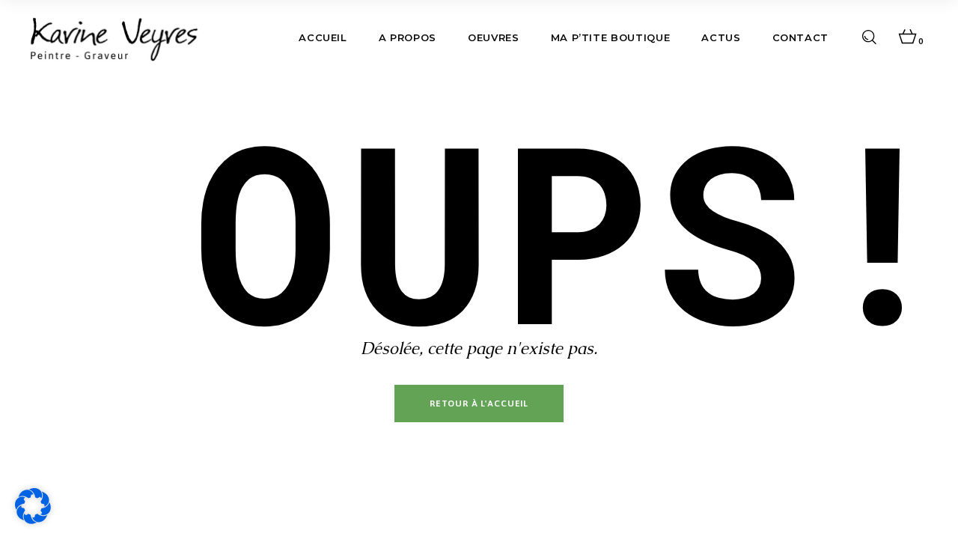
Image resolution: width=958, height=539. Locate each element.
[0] (907, 37)
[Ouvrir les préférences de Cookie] (33, 520)
